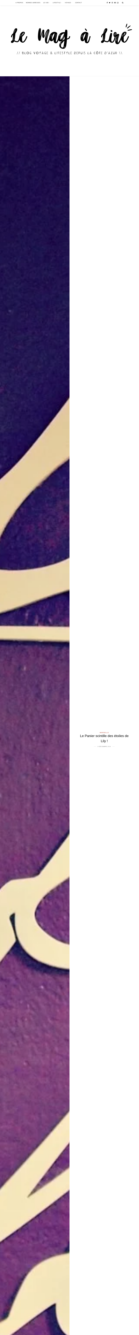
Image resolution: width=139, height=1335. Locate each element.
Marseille (104, 732)
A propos (19, 2)
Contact (78, 2)
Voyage (68, 2)
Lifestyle (57, 2)
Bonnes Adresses (33, 2)
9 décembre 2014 (104, 746)
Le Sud (46, 2)
